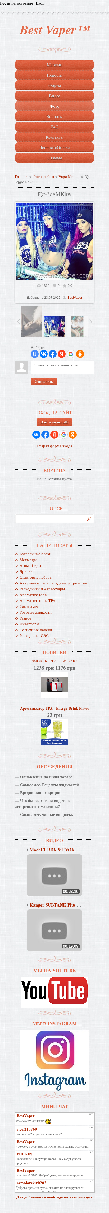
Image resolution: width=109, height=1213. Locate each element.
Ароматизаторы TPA (35, 600)
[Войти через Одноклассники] (80, 354)
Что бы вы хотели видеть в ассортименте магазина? (42, 803)
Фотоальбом (43, 176)
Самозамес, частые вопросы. (46, 814)
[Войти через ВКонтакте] (44, 354)
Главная (21, 176)
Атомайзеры (28, 565)
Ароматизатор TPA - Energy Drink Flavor (54, 708)
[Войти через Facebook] (53, 354)
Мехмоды (26, 559)
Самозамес (27, 606)
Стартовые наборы (33, 577)
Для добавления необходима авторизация (54, 1197)
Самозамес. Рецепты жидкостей (49, 784)
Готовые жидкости (33, 612)
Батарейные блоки (33, 553)
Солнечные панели (33, 629)
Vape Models (69, 176)
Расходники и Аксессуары (40, 588)
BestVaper (74, 298)
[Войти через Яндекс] (62, 354)
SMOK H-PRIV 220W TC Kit (55, 661)
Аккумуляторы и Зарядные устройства (51, 583)
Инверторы (27, 623)
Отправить (44, 381)
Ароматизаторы (31, 594)
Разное (23, 618)
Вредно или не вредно (40, 792)
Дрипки (24, 571)
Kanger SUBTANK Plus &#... (58, 905)
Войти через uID (54, 422)
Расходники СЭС (32, 635)
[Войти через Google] (71, 354)
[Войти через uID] (35, 354)
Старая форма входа (54, 445)
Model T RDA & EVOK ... (54, 849)
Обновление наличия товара (46, 776)
